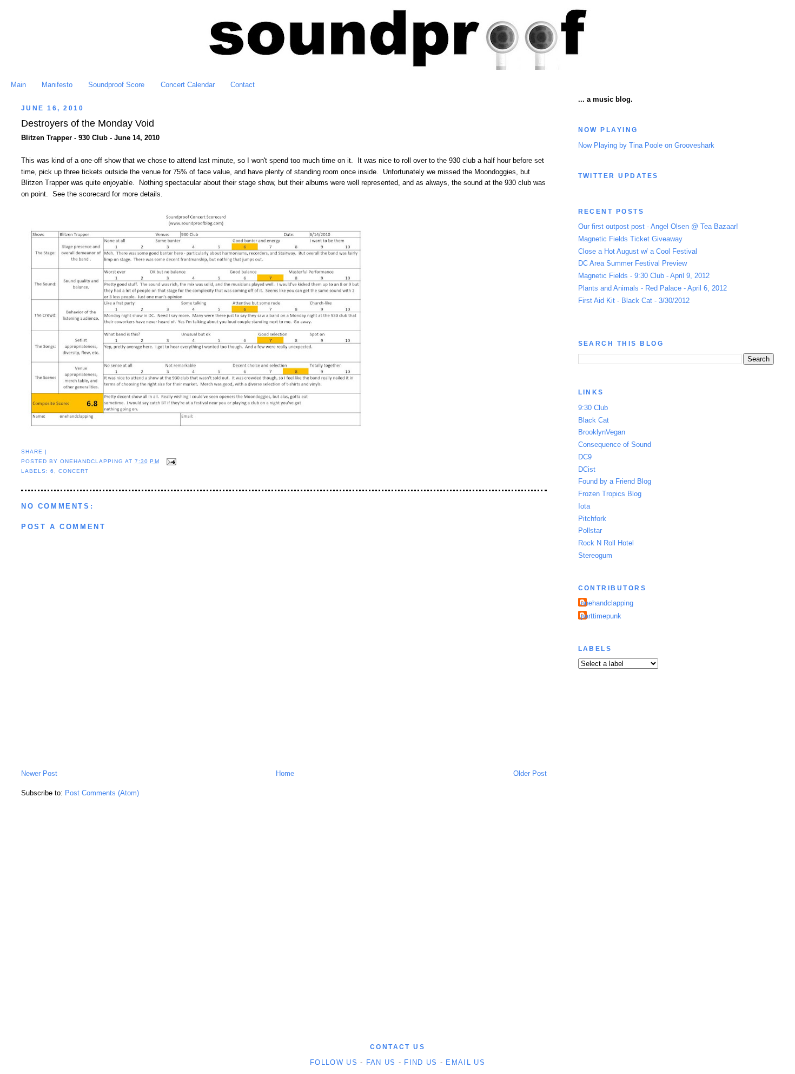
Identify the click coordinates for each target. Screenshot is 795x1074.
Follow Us (333, 1062)
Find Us (420, 1062)
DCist (586, 469)
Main (18, 85)
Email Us (465, 1062)
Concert (73, 471)
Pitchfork (592, 519)
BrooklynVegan (601, 432)
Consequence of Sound (614, 444)
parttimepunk (601, 616)
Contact (242, 85)
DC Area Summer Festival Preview (632, 263)
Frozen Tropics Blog (609, 494)
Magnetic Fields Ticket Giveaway (630, 239)
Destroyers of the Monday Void (87, 123)
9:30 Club (593, 408)
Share (32, 451)
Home (285, 773)
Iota (584, 506)
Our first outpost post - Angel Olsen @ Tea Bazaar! (658, 226)
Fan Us (381, 1062)
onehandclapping (607, 603)
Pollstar (590, 530)
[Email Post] (170, 461)
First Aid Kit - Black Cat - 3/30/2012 (634, 300)
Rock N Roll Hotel (606, 543)
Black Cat (593, 420)
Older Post (530, 773)
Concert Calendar (188, 85)
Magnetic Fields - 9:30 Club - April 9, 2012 (644, 276)
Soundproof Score (116, 85)
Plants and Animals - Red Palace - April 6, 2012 (652, 288)
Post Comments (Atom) (102, 793)
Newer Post (39, 773)
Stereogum (595, 555)
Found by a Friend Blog (614, 481)
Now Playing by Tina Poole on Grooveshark (646, 145)
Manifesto (57, 85)
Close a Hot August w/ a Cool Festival (637, 251)
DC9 (585, 457)
